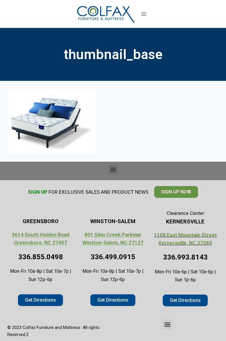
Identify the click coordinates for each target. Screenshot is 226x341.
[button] (113, 169)
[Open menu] (143, 14)
